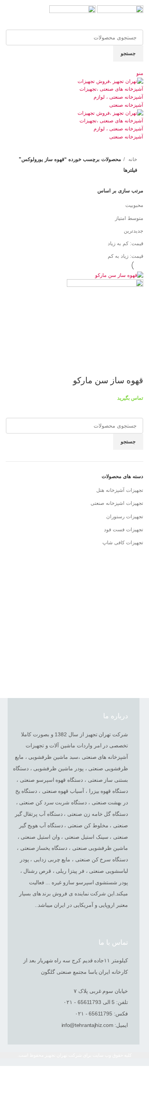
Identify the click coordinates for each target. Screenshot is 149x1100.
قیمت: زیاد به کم (125, 256)
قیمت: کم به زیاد (125, 243)
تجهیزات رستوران (124, 516)
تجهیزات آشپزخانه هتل (119, 490)
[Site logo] (119, 17)
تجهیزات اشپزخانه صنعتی (117, 503)
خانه (132, 159)
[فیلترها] (139, 1075)
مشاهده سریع (133, 365)
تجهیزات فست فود (123, 529)
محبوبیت (134, 205)
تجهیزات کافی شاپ (122, 542)
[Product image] (105, 317)
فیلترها (130, 170)
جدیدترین (133, 231)
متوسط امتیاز (129, 218)
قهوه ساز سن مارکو (107, 380)
